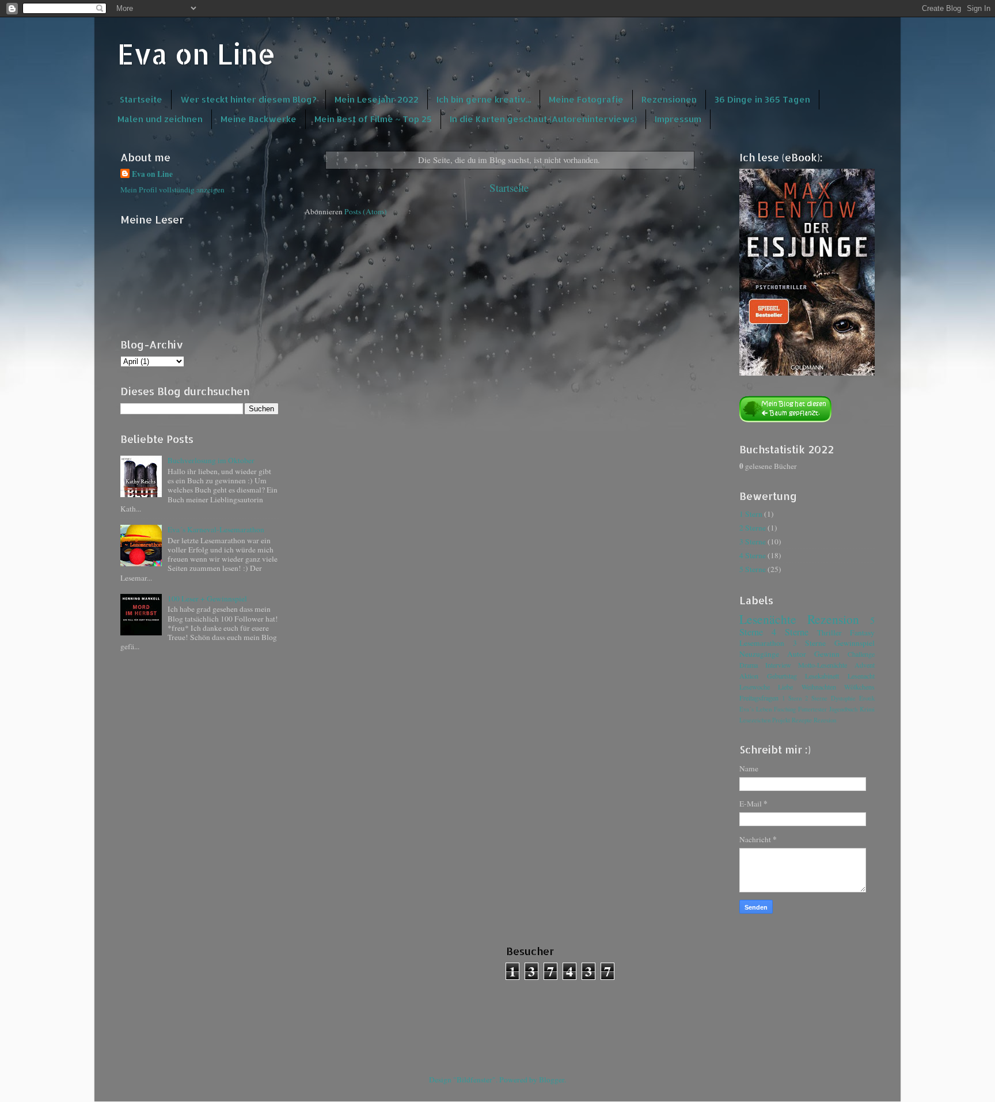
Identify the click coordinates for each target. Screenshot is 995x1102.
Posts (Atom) (365, 211)
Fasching (785, 709)
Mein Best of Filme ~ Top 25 (373, 118)
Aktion (748, 675)
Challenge (861, 653)
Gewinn (827, 654)
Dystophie (843, 698)
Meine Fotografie (586, 99)
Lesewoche (754, 686)
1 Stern (750, 514)
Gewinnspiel (854, 643)
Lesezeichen (754, 720)
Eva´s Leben (755, 709)
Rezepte (802, 720)
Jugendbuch (843, 709)
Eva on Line (196, 53)
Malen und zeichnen (160, 118)
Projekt (781, 720)
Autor (796, 654)
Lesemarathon (761, 643)
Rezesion (825, 720)
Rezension (833, 619)
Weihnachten (819, 686)
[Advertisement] (178, 996)
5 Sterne (752, 569)
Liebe (785, 686)
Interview (778, 664)
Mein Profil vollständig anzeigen (172, 189)
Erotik (867, 698)
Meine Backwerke (259, 118)
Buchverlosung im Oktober (211, 460)
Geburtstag (782, 675)
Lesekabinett (822, 675)
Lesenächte (767, 619)
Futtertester (812, 709)
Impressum (678, 118)
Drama (748, 664)
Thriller (829, 632)
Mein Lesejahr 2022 (377, 99)
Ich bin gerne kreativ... (483, 99)
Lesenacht (861, 675)
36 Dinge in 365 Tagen (762, 99)
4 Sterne (752, 555)
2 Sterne (752, 527)
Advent (865, 664)
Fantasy (862, 632)
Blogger (551, 1079)
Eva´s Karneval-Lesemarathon (216, 529)
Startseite (141, 99)
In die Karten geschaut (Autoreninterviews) (543, 118)
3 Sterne (752, 541)
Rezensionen (669, 99)
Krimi (867, 709)
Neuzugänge (759, 654)
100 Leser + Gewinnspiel (207, 598)
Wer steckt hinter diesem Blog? (248, 99)
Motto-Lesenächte (822, 664)
